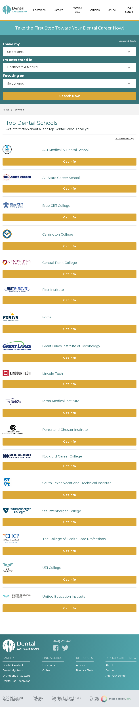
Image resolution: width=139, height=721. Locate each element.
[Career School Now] (118, 699)
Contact (111, 670)
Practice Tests (77, 9)
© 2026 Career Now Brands (13, 699)
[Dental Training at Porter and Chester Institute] (21, 430)
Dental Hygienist (13, 670)
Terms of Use (94, 699)
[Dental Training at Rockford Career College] (21, 456)
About (109, 665)
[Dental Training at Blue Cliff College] (21, 206)
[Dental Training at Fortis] (21, 317)
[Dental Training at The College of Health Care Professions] (21, 539)
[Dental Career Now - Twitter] (65, 648)
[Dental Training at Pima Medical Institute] (21, 401)
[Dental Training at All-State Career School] (21, 178)
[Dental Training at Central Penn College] (21, 262)
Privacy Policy (38, 699)
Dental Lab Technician (16, 681)
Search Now (69, 96)
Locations (39, 10)
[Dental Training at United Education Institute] (21, 596)
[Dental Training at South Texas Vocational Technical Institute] (21, 483)
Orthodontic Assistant (16, 675)
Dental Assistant (13, 665)
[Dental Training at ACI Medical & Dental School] (21, 150)
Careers (58, 10)
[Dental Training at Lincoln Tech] (21, 373)
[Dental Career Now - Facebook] (55, 648)
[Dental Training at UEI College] (21, 568)
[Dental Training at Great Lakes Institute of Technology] (21, 346)
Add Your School (116, 675)
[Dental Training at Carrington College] (21, 234)
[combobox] (69, 51)
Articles (95, 10)
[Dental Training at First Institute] (21, 290)
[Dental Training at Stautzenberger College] (21, 511)
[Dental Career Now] (15, 9)
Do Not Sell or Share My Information (66, 699)
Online (112, 10)
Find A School (129, 9)
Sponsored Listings (124, 138)
